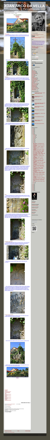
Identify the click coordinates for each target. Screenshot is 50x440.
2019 (33, 184)
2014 (33, 188)
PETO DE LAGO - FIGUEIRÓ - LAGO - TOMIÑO (38, 151)
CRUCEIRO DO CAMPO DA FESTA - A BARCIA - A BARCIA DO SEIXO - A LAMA (40, 93)
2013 (33, 189)
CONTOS (33, 74)
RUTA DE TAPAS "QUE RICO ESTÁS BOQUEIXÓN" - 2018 (39, 96)
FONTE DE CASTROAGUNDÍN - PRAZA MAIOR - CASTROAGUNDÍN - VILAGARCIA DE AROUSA (40, 103)
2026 (33, 128)
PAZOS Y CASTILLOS (34, 84)
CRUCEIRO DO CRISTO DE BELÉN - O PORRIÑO (38, 150)
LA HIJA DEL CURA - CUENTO (38, 99)
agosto (34, 138)
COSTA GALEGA (34, 75)
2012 (33, 190)
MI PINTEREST (33, 202)
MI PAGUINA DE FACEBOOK (35, 205)
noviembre (34, 135)
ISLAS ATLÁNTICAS (34, 79)
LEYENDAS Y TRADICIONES (35, 80)
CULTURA (33, 76)
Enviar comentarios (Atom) (11, 432)
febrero (34, 182)
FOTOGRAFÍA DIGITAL (34, 78)
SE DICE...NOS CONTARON (35, 88)
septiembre (34, 137)
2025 (33, 129)
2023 (33, 131)
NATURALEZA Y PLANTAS (35, 83)
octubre (34, 136)
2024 (33, 130)
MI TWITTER (33, 213)
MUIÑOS (33, 82)
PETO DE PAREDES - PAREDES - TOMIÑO (37, 152)
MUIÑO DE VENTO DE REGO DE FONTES (39, 123)
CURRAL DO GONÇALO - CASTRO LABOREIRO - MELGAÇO (38, 120)
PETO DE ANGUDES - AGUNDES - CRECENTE (38, 167)
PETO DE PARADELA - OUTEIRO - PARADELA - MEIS (39, 153)
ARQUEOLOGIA (33, 71)
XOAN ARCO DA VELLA (12, 3)
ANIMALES (33, 70)
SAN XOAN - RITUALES (34, 87)
